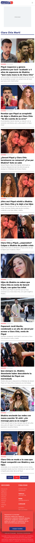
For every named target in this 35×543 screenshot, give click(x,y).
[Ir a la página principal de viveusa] (15, 2)
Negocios (4, 491)
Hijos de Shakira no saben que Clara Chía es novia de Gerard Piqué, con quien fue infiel (15, 285)
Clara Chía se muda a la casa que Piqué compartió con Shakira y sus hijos (17, 462)
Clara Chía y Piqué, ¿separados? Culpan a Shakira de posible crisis (17, 244)
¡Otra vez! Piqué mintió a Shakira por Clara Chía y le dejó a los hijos (17, 202)
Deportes (4, 494)
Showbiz (3, 64)
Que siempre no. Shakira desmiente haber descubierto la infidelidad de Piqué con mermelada (16, 375)
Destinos (3, 498)
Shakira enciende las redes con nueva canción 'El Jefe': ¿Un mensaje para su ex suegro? (16, 418)
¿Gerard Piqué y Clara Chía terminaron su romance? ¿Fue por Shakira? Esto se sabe (17, 160)
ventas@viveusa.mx (23, 500)
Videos (3, 502)
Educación (4, 489)
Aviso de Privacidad (10, 533)
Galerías (3, 504)
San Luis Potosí (22, 509)
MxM (2, 506)
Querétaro (21, 507)
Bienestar (4, 493)
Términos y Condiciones (23, 533)
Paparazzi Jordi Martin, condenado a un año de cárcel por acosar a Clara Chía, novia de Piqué (17, 330)
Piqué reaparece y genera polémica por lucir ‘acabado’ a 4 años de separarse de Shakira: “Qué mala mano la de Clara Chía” (17, 71)
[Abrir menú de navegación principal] (32, 2)
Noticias (3, 500)
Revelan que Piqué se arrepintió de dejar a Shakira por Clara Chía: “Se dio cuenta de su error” (17, 116)
